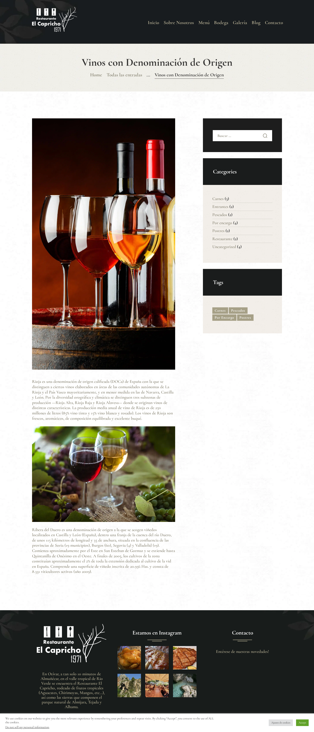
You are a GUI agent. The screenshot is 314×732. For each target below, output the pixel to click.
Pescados (219, 214)
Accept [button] (302, 722)
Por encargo (222, 222)
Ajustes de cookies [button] (280, 722)
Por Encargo (224, 317)
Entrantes (220, 206)
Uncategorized (224, 246)
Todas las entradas (124, 75)
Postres (218, 230)
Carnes (218, 198)
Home (96, 75)
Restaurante (222, 238)
